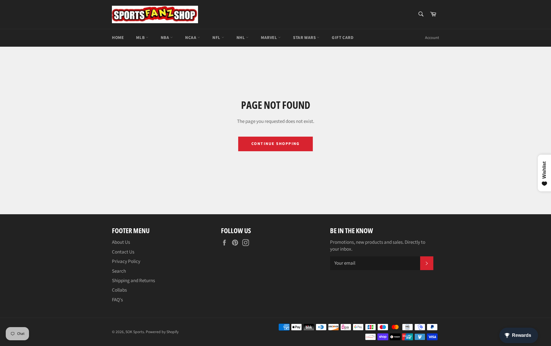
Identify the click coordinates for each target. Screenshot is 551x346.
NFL (216, 38)
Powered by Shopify (162, 332)
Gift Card (343, 38)
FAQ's (117, 299)
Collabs (119, 290)
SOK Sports (134, 332)
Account (432, 38)
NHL (241, 38)
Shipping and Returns (133, 280)
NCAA (191, 38)
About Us (121, 242)
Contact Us (123, 252)
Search (119, 271)
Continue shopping (275, 144)
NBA (165, 38)
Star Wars (305, 38)
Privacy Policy (126, 261)
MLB (140, 38)
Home (118, 38)
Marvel (269, 38)
